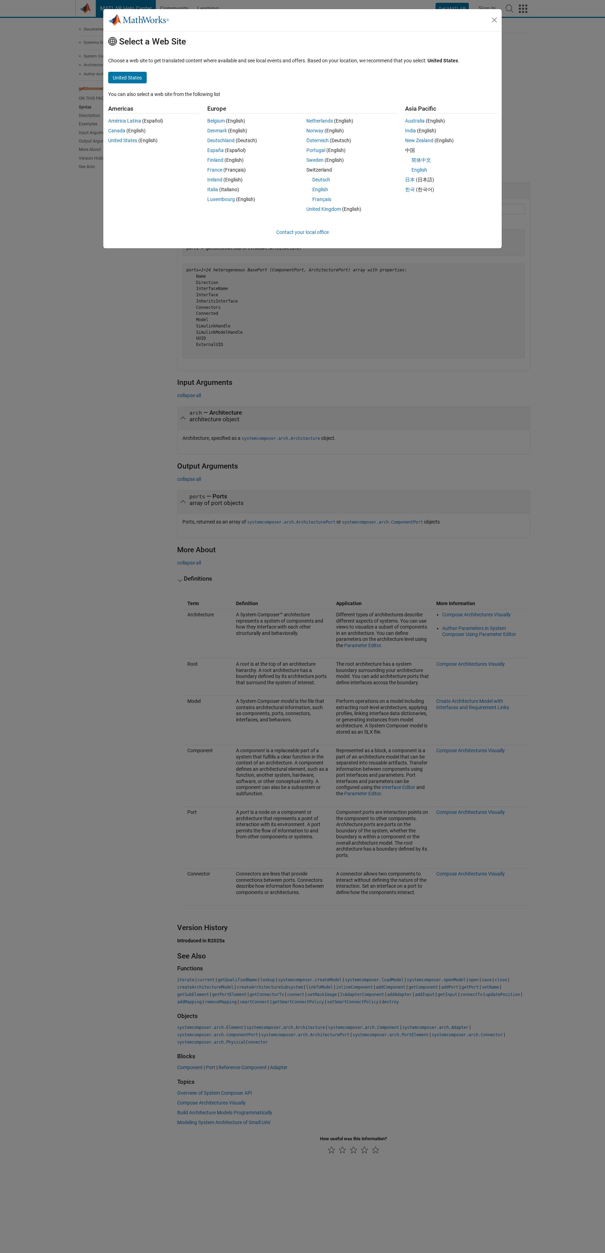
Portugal (315, 150)
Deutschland (221, 140)
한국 (410, 189)
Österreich (317, 140)
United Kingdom (323, 209)
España (215, 150)
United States (122, 140)
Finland (215, 160)
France (214, 170)
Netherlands (319, 121)
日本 (410, 179)
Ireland (214, 179)
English (320, 189)
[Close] (494, 20)
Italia (212, 189)
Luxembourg (221, 199)
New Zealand (419, 140)
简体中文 (421, 160)
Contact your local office (302, 232)
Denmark (217, 130)
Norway (315, 130)
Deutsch (321, 179)
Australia (415, 121)
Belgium (216, 121)
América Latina (124, 121)
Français (321, 199)
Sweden (315, 160)
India (410, 130)
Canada (116, 130)
